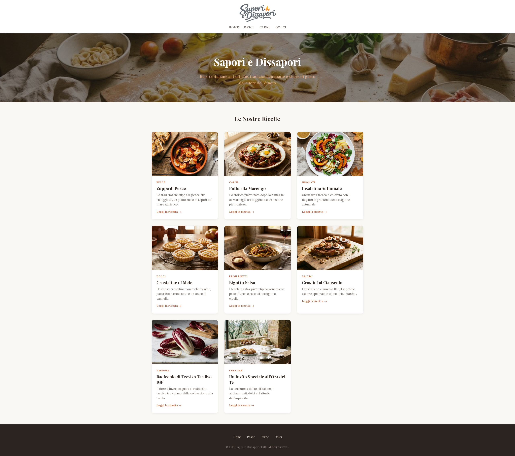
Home (234, 27)
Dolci (280, 27)
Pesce (249, 27)
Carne (265, 27)
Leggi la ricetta (167, 212)
